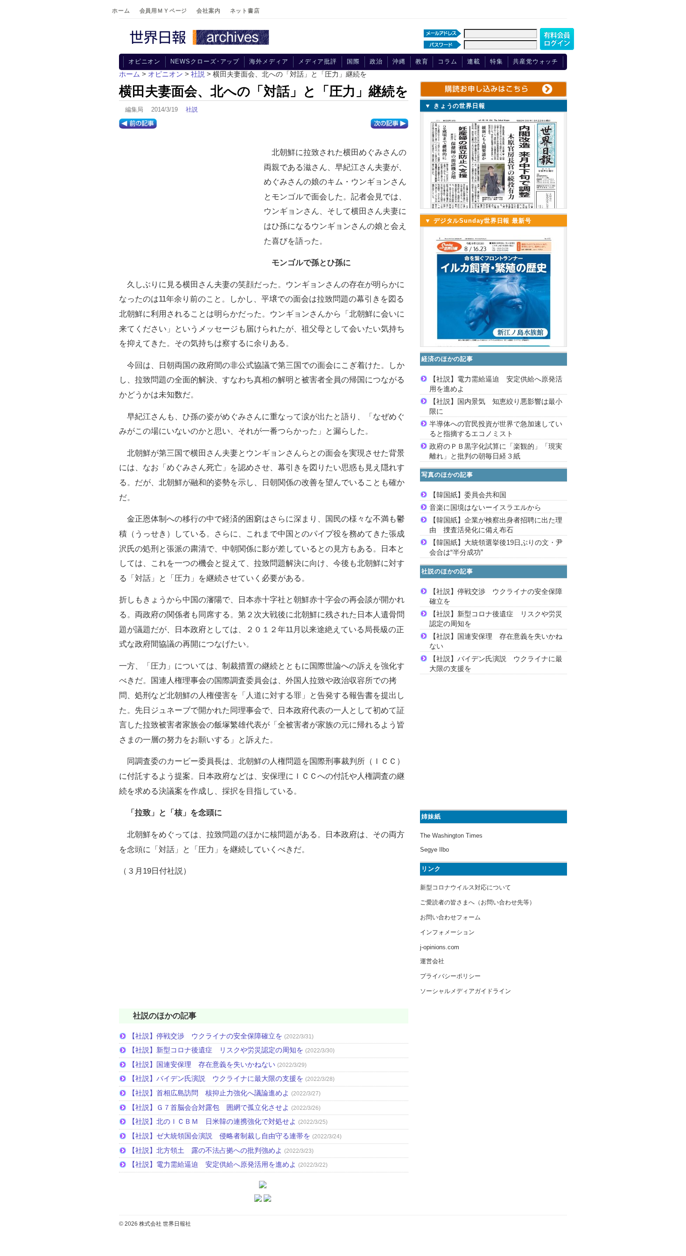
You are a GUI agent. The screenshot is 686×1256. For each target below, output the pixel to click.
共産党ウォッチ (535, 61)
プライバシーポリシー (450, 976)
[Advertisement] (189, 201)
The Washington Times (451, 835)
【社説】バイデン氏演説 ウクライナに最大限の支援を (215, 1078)
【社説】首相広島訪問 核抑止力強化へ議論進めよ (208, 1093)
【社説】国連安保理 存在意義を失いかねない (201, 1064)
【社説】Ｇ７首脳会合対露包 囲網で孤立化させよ (208, 1107)
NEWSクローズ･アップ (204, 61)
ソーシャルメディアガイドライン (465, 991)
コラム (447, 61)
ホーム (121, 10)
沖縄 (399, 61)
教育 (421, 61)
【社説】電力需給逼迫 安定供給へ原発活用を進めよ (212, 1164)
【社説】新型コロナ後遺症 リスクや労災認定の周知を (215, 1050)
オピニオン (144, 61)
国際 (353, 61)
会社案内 (208, 10)
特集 (496, 61)
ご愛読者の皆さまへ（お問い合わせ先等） (477, 902)
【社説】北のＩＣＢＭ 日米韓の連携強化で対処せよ (212, 1121)
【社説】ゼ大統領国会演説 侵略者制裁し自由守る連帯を (219, 1136)
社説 (192, 109)
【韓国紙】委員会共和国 (467, 495)
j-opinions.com (439, 947)
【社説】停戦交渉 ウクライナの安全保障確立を (205, 1036)
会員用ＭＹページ (164, 10)
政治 (376, 61)
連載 (473, 61)
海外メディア (268, 61)
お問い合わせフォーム (450, 917)
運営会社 (432, 961)
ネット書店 (245, 10)
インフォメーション (447, 932)
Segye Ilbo (434, 849)
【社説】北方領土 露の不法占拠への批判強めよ (205, 1150)
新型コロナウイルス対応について (465, 887)
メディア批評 (317, 61)
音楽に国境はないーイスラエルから (485, 507)
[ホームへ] (200, 45)
